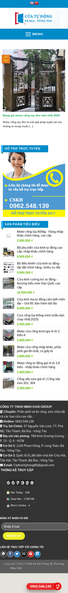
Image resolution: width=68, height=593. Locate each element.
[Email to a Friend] (24, 554)
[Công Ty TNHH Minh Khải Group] (34, 18)
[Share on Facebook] (10, 554)
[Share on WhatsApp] (3, 554)
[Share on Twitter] (17, 554)
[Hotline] (57, 586)
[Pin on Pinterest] (31, 554)
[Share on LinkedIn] (37, 554)
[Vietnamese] (36, 3)
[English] (32, 3)
